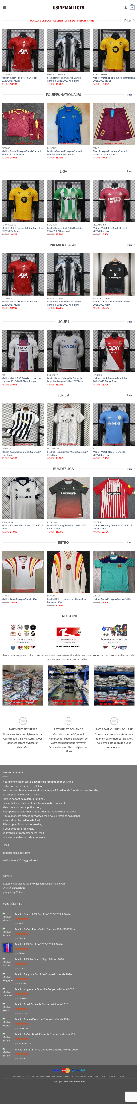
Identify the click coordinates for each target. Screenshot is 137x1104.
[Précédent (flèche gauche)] (3, 1098)
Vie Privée (18, 1076)
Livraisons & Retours (87, 1076)
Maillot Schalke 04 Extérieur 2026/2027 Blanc (22, 527)
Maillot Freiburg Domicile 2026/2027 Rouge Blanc (112, 527)
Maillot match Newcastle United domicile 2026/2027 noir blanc (64, 79)
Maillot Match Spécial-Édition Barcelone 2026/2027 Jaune (114, 79)
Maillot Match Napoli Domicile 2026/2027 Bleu (109, 453)
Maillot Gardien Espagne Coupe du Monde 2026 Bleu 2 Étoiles (65, 153)
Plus (127, 21)
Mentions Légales (62, 1076)
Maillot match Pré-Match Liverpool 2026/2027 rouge (20, 79)
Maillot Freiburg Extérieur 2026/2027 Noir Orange (67, 527)
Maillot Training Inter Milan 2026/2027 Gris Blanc (67, 453)
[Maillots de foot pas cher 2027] (68, 7)
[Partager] (13, 1089)
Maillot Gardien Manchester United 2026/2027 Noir (111, 303)
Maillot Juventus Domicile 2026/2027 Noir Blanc (21, 453)
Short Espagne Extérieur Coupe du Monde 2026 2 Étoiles (110, 153)
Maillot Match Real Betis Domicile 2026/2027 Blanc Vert (65, 230)
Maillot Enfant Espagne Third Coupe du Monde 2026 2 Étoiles (22, 153)
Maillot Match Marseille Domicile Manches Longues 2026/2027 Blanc (65, 380)
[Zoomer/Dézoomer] (32, 1089)
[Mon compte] (125, 7)
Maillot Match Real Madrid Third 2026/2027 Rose (110, 230)
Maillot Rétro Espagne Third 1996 (19, 599)
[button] (5, 7)
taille (121, 1076)
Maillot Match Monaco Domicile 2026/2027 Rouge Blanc (110, 380)
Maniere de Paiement (38, 1076)
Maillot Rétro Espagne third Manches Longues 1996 (66, 600)
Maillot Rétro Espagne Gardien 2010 (111, 599)
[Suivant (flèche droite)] (13, 1098)
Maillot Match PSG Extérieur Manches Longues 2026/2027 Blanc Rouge (21, 380)
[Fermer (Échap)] (3, 1089)
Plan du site (108, 1076)
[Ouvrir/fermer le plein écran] (22, 1089)
